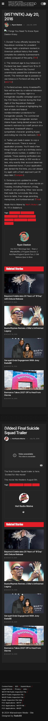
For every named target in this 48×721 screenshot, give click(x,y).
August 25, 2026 (11, 366)
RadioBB (18, 716)
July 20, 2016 (32, 25)
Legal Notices (7, 689)
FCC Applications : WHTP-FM (13, 706)
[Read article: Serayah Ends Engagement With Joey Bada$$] (24, 348)
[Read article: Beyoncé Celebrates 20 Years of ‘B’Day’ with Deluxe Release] (24, 283)
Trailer (28, 485)
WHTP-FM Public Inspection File (14, 692)
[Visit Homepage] (22, 3)
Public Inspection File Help (12, 700)
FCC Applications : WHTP (11, 703)
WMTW (8, 82)
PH (35, 58)
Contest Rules (7, 686)
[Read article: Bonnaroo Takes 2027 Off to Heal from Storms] (24, 380)
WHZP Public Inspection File (12, 697)
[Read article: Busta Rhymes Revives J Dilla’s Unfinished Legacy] (24, 316)
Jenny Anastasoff (27, 216)
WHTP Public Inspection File (12, 695)
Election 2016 (11, 216)
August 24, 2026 (11, 398)
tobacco (9, 220)
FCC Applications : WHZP (11, 708)
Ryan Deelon (17, 25)
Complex (19, 175)
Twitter (32, 220)
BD (38, 135)
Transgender (20, 220)
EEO (16, 686)
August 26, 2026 (11, 334)
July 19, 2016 (34, 439)
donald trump (27, 213)
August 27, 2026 (11, 302)
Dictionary (14, 213)
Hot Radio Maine (18, 439)
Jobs (25, 689)
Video (35, 485)
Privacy (18, 689)
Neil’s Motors (32, 204)
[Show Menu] (3, 3)
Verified (9, 223)
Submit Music (26, 686)
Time (38, 199)
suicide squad (16, 485)
